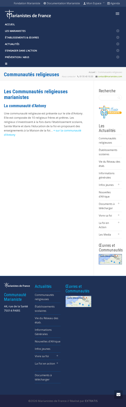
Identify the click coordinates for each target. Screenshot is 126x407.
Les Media (105, 234)
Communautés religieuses (107, 140)
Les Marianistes (15, 30)
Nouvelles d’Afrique (105, 194)
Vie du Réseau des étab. (109, 164)
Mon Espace (94, 3)
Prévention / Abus (17, 57)
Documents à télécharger (107, 206)
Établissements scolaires (108, 152)
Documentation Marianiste (63, 3)
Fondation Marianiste (27, 3)
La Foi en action (45, 363)
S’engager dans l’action (21, 50)
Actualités (12, 44)
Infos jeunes (106, 185)
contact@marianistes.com (110, 76)
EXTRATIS (91, 401)
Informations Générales (43, 332)
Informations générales (107, 175)
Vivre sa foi (105, 215)
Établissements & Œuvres (22, 37)
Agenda (115, 3)
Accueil (10, 24)
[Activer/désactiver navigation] (117, 13)
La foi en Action (104, 225)
